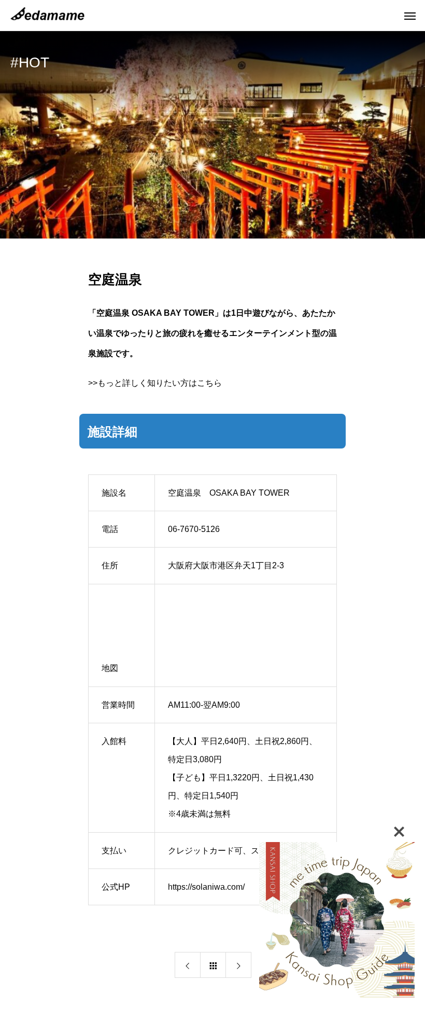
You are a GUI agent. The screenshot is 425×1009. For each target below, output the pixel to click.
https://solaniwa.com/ (206, 886)
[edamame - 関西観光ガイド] (49, 15)
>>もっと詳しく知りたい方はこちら (155, 383)
